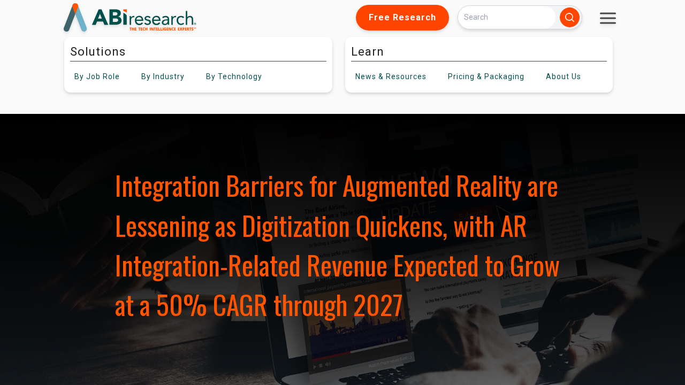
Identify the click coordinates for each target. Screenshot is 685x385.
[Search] (570, 17)
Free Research (402, 17)
